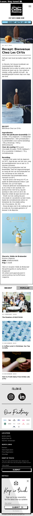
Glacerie (7, 64)
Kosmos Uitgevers (8, 258)
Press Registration (7, 452)
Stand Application (7, 450)
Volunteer (5, 454)
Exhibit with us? (16, 22)
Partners (4, 447)
